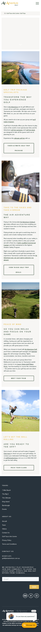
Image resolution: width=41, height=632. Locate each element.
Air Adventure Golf (31, 349)
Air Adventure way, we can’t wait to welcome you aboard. (20, 258)
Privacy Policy (6, 540)
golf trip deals (30, 130)
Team (4, 525)
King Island (5, 501)
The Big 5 (5, 494)
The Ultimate (6, 498)
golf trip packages (17, 130)
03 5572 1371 (6, 556)
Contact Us (5, 532)
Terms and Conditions (9, 544)
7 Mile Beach (6, 490)
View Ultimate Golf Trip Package (19, 148)
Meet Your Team (19, 378)
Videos (4, 529)
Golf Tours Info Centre (13, 13)
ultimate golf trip (19, 138)
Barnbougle (6, 505)
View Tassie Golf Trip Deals (19, 270)
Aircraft (4, 521)
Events (4, 509)
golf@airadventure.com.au (11, 558)
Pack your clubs (19, 467)
